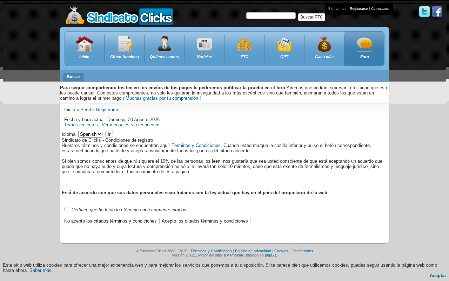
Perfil (85, 109)
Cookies (281, 251)
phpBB (270, 255)
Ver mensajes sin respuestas (131, 124)
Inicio (69, 109)
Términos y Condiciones (196, 145)
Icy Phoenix (234, 255)
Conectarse (380, 8)
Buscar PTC (311, 17)
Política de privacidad (253, 251)
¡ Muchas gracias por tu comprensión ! (162, 98)
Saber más (40, 270)
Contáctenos (302, 251)
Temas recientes (81, 124)
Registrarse (359, 8)
